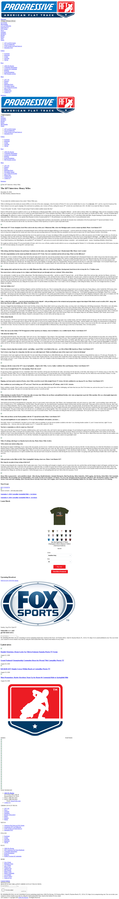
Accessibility (7, 875)
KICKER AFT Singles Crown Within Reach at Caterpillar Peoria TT (25, 669)
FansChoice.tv (5, 27)
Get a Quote (7, 862)
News (2, 30)
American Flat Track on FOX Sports (14, 825)
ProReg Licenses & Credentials (12, 856)
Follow (3, 50)
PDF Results (7, 870)
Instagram (7, 55)
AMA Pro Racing (9, 66)
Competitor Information (10, 67)
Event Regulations (9, 72)
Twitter (6, 57)
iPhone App (7, 89)
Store (2, 38)
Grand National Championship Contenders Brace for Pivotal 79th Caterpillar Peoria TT (32, 660)
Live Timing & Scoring (10, 87)
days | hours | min (8, 21)
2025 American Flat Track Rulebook (14, 850)
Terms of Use (8, 878)
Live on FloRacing (6, 26)
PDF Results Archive (10, 74)
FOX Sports (4, 29)
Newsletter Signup (9, 86)
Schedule (3, 32)
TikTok (6, 60)
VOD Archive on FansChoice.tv (13, 46)
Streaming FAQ (8, 47)
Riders (2, 37)
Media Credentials (9, 873)
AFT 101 (6, 79)
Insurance (3, 95)
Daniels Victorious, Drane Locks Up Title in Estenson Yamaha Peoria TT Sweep (29, 652)
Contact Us (7, 92)
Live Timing (7, 865)
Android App (7, 90)
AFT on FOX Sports (10, 43)
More (2, 76)
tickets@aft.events (16, 801)
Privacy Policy (8, 876)
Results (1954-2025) (9, 815)
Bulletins (6, 70)
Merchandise (4, 24)
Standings (3, 33)
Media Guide (7, 871)
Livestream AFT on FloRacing (12, 827)
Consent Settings (5, 881)
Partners (6, 81)
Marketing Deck (8, 84)
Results (3, 35)
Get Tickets (4, 22)
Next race (3, 19)
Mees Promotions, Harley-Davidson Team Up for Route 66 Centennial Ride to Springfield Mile (34, 677)
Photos (6, 83)
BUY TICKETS (5, 487)
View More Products (59, 571)
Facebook (7, 53)
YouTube (6, 58)
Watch (2, 40)
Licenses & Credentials (10, 69)
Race (2, 63)
